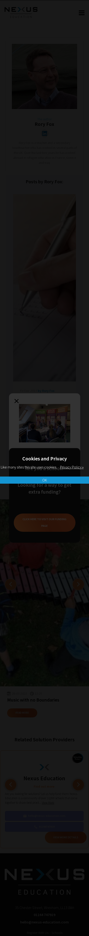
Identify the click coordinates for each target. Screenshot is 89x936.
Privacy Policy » (72, 467)
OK (44, 480)
